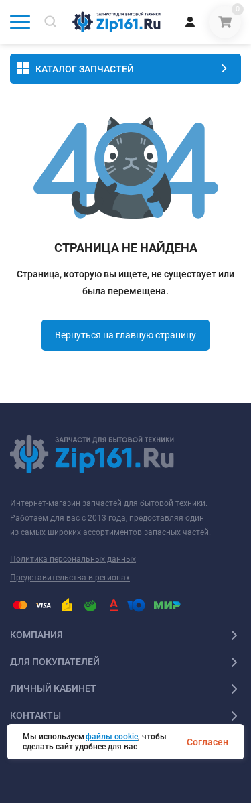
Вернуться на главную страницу (125, 335)
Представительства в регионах (70, 577)
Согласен (207, 742)
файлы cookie (112, 736)
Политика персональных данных (73, 559)
